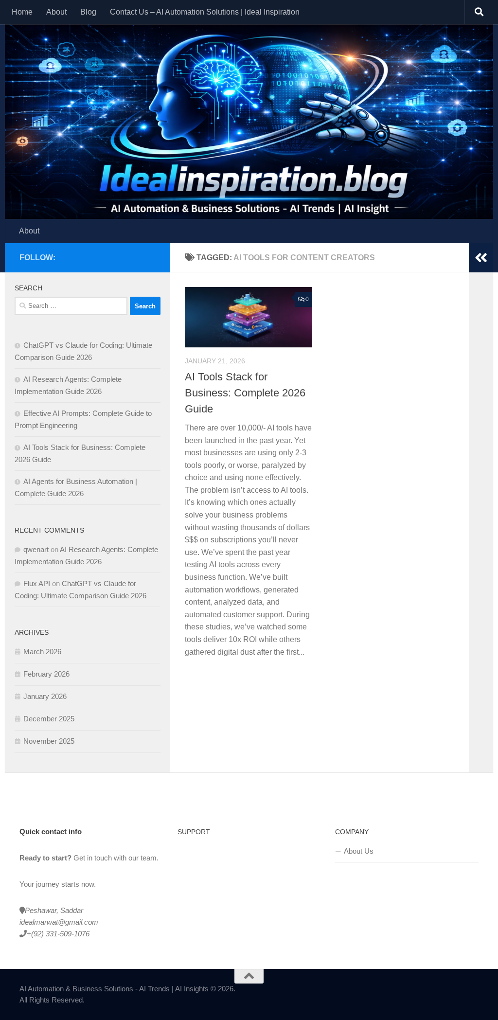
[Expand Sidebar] (481, 257)
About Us (359, 851)
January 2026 (45, 696)
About (56, 12)
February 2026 (46, 674)
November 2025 (48, 741)
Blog (88, 12)
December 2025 (48, 719)
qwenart (36, 549)
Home (22, 12)
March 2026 (42, 651)
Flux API (36, 583)
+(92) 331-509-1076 (58, 934)
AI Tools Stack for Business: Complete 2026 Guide (245, 393)
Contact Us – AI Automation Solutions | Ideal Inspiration (205, 12)
